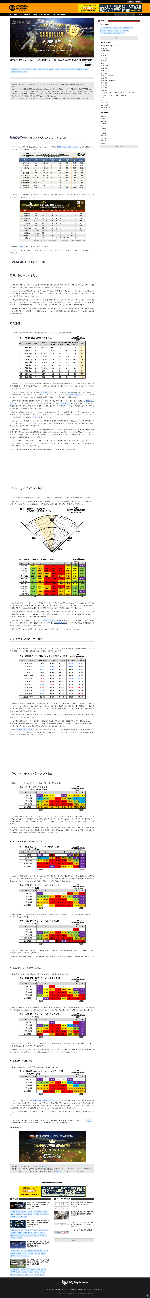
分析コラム (47, 14)
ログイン (131, 2)
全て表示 (74, 1240)
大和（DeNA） (65, 403)
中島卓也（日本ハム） (75, 395)
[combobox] (123, 14)
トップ (10, 14)
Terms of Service (73, 1289)
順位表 (41, 14)
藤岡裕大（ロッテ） (49, 620)
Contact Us (64, 1289)
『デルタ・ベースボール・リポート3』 (65, 1171)
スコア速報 (34, 14)
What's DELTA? (49, 1289)
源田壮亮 (22, 246)
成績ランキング (18, 14)
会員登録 (138, 2)
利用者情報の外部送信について (95, 1289)
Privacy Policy (81, 1289)
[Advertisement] (52, 116)
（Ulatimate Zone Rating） (68, 147)
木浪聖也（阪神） (60, 623)
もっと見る (119, 38)
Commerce (57, 1289)
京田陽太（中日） (47, 392)
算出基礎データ (61, 14)
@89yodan (42, 1166)
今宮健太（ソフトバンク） (25, 730)
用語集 (53, 14)
